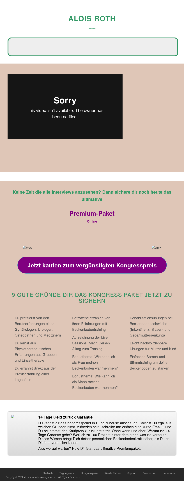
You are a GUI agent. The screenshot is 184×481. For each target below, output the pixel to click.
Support (131, 473)
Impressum (169, 473)
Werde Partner (113, 473)
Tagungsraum (67, 473)
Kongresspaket (89, 473)
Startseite (48, 473)
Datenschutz (149, 473)
